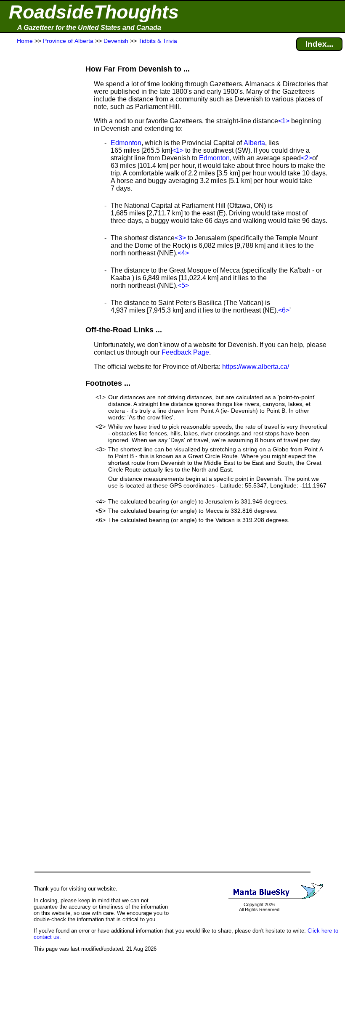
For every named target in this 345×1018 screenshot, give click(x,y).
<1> (283, 121)
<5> (183, 285)
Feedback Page (185, 352)
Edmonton (126, 142)
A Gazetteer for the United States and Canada (89, 27)
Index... (319, 44)
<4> (183, 253)
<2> (306, 158)
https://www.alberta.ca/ (255, 366)
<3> (180, 237)
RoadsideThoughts (94, 12)
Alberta (254, 142)
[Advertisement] (37, 211)
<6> (283, 310)
